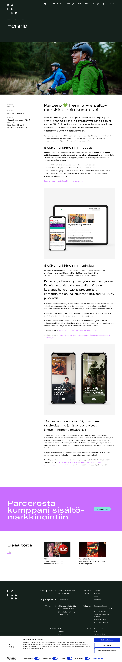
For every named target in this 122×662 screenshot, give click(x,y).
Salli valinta (107, 645)
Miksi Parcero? (99, 628)
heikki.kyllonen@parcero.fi (67, 590)
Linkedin (97, 593)
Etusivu (9, 19)
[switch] (55, 658)
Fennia (21, 19)
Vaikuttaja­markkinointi (101, 622)
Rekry (96, 631)
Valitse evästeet (98, 658)
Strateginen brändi (100, 606)
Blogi (70, 3)
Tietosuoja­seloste (100, 634)
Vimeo (96, 596)
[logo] (19, 594)
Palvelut (58, 3)
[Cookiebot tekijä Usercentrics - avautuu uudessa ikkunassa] (11, 658)
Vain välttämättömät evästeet (107, 650)
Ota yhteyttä (100, 3)
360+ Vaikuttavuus (100, 611)
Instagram (97, 599)
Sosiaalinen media (100, 619)
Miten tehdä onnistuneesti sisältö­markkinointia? (78, 330)
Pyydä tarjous (102, 509)
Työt (47, 3)
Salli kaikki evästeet (107, 640)
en (113, 3)
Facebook (97, 590)
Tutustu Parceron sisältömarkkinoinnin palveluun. (63, 181)
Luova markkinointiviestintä (103, 608)
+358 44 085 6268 (64, 593)
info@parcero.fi (63, 599)
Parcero (83, 3)
